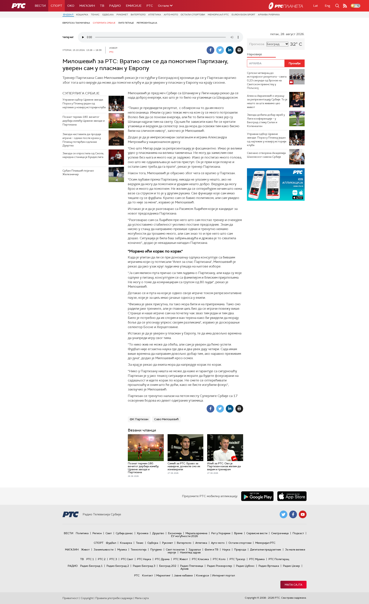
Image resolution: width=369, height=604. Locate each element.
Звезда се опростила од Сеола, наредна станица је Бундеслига (83, 155)
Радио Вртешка (268, 566)
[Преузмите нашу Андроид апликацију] (257, 496)
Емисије (133, 6)
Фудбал (68, 14)
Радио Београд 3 (144, 566)
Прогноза (256, 44)
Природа (240, 549)
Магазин (87, 6)
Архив (184, 568)
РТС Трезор (237, 559)
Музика (122, 549)
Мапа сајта (293, 584)
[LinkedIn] (230, 50)
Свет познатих (175, 549)
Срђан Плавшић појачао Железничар (78, 172)
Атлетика (154, 14)
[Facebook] (210, 50)
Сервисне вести (256, 533)
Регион (97, 533)
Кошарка (82, 14)
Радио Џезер (291, 566)
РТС (149, 6)
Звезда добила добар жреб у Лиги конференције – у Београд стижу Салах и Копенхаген (266, 120)
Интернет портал (223, 575)
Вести (40, 6)
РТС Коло (219, 559)
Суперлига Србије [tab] (81, 93)
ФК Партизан (139, 419)
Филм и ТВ (211, 549)
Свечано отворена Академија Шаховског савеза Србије (266, 154)
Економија (175, 533)
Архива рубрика (269, 14)
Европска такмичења (76, 22)
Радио (115, 6)
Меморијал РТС (218, 14)
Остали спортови (193, 14)
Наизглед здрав (190, 552)
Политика (82, 533)
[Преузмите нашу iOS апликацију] (292, 496)
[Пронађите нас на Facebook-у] (293, 514)
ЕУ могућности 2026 (184, 536)
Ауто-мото (171, 14)
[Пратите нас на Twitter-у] (283, 514)
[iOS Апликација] (276, 184)
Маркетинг (163, 575)
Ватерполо (138, 14)
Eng (327, 6)
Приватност (70, 598)
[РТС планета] (286, 6)
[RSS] (345, 6)
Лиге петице (126, 22)
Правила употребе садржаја (113, 598)
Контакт (147, 575)
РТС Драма (162, 559)
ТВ (102, 6)
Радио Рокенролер (219, 566)
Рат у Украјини (220, 533)
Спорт (56, 6)
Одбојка (108, 14)
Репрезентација (147, 22)
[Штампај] (239, 50)
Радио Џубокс (245, 566)
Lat (315, 6)
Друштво (158, 533)
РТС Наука (144, 559)
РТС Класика (200, 559)
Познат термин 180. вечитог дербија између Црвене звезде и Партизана (83, 120)
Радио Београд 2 (117, 566)
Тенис (95, 14)
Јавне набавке (183, 575)
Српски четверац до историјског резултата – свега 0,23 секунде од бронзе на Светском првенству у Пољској (267, 80)
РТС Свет (127, 559)
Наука (226, 549)
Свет (109, 533)
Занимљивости (103, 549)
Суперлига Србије (104, 22)
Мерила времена (196, 533)
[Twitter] (220, 50)
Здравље (195, 549)
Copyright (87, 598)
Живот (85, 549)
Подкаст (298, 533)
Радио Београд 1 (91, 566)
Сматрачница (280, 533)
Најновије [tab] (254, 54)
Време (238, 533)
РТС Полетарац (278, 559)
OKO (70, 6)
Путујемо (156, 549)
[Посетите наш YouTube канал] (303, 514)
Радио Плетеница (191, 566)
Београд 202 (167, 566)
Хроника (142, 533)
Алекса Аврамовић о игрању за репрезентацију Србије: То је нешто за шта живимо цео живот (267, 101)
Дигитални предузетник (265, 549)
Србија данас (124, 533)
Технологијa (138, 549)
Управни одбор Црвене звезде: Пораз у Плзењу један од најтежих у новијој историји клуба (84, 103)
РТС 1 (90, 559)
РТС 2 (102, 559)
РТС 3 (113, 559)
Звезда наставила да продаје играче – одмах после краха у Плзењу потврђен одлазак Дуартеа (81, 139)
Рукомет (122, 14)
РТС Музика (257, 559)
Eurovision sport (243, 14)
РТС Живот (180, 559)
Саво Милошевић (166, 419)
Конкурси (202, 575)
